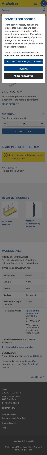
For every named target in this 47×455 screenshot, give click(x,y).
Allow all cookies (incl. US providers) (25, 61)
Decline (23, 68)
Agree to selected (23, 76)
